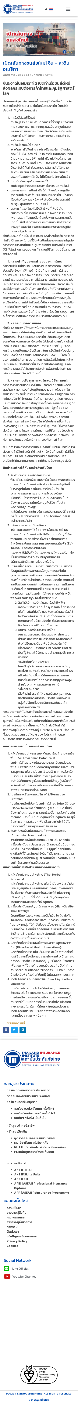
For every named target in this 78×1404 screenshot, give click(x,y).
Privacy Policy (17, 1241)
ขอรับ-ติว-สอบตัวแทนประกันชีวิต (28, 1090)
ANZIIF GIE (21, 1179)
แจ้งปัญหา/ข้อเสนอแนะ (22, 1236)
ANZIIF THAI (22, 1169)
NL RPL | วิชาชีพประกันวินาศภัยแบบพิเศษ (40, 1147)
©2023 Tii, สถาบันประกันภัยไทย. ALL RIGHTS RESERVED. (39, 1393)
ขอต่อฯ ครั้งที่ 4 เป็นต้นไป (30, 1118)
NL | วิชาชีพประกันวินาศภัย (31, 1142)
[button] (68, 9)
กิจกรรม (12, 1227)
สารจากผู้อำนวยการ (19, 1222)
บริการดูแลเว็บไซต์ (39, 1400)
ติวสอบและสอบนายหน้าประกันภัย (28, 1096)
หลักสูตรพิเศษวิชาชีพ (21, 1125)
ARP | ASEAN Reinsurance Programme (41, 1192)
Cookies (12, 1245)
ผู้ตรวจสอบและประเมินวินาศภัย (34, 1138)
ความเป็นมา (14, 1208)
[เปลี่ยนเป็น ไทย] (51, 9)
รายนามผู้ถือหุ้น (16, 1212)
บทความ (37, 75)
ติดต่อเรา (13, 1231)
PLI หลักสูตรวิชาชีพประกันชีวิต (34, 1151)
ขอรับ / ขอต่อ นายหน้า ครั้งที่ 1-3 (34, 1113)
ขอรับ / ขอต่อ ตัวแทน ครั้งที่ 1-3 (34, 1108)
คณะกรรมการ (16, 1217)
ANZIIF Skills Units (27, 1174)
